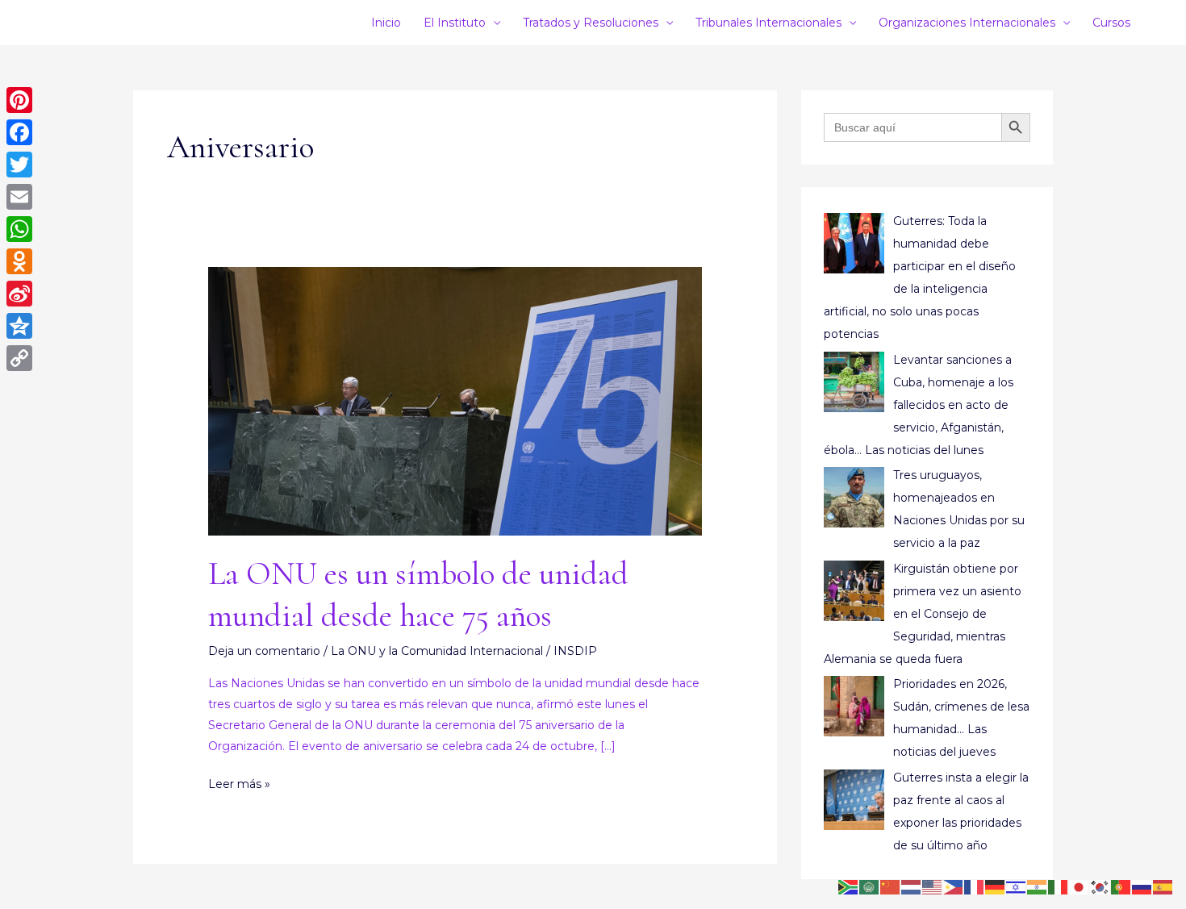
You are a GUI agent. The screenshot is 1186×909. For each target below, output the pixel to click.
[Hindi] (1037, 886)
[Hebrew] (1016, 886)
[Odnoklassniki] (19, 261)
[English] (932, 886)
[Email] (19, 197)
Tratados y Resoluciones (590, 22)
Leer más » (239, 782)
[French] (974, 886)
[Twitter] (19, 164)
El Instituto (455, 22)
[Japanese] (1079, 886)
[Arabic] (869, 886)
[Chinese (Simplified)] (890, 886)
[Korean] (1100, 886)
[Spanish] (1163, 886)
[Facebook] (19, 132)
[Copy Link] (19, 358)
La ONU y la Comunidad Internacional (437, 651)
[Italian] (1058, 886)
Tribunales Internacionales (768, 22)
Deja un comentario (264, 651)
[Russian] (1142, 886)
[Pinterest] (19, 100)
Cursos (1111, 22)
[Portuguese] (1121, 886)
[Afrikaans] (848, 886)
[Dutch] (911, 886)
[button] (1150, 22)
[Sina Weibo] (19, 293)
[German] (995, 886)
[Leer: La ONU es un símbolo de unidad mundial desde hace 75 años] (454, 400)
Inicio (386, 22)
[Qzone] (19, 326)
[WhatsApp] (19, 229)
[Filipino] (953, 886)
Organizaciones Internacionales (967, 22)
